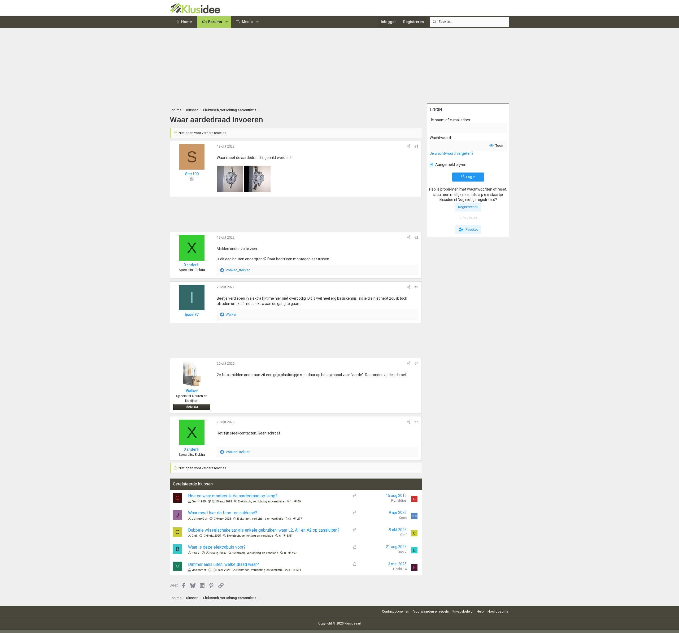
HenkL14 (400, 569)
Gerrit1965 (199, 501)
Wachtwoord (440, 138)
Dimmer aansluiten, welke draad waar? (223, 564)
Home (186, 22)
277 (299, 518)
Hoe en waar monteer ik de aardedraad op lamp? (232, 495)
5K (299, 501)
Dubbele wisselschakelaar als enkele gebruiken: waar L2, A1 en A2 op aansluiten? (264, 530)
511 (298, 570)
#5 (416, 422)
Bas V (195, 553)
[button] (227, 22)
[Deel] (408, 146)
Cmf (194, 535)
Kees (403, 518)
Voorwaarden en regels (431, 611)
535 (289, 535)
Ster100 (192, 174)
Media (247, 22)
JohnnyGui (199, 518)
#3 (416, 287)
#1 (416, 146)
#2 (416, 237)
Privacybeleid (462, 611)
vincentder (199, 570)
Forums (215, 22)
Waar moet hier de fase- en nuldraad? (222, 512)
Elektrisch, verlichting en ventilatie (261, 501)
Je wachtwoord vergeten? (451, 153)
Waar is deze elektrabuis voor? (217, 547)
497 (294, 553)
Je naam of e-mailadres (450, 120)
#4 (416, 363)
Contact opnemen (395, 611)
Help (480, 611)
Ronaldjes (399, 500)
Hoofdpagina (498, 611)
